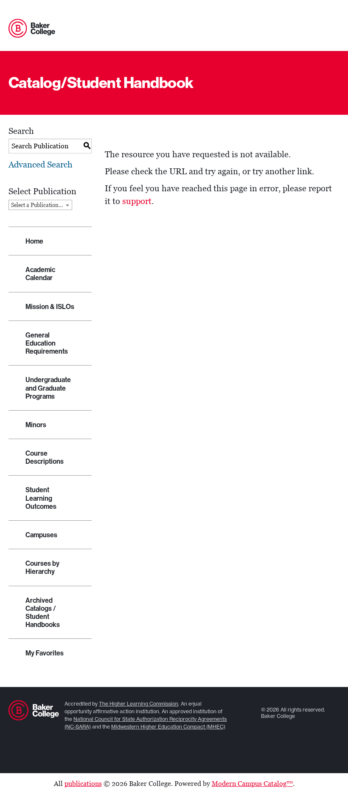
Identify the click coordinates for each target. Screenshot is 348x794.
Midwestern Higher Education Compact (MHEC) (168, 726)
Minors (35, 425)
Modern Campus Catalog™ (252, 784)
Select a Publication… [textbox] (37, 205)
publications (83, 784)
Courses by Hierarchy (42, 567)
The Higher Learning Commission (138, 703)
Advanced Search (40, 164)
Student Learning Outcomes (40, 498)
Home (34, 241)
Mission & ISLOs (49, 307)
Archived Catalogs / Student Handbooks (42, 612)
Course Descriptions (44, 457)
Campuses (41, 535)
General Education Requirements (46, 343)
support (137, 201)
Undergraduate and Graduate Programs (48, 388)
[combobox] (40, 205)
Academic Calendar (40, 274)
